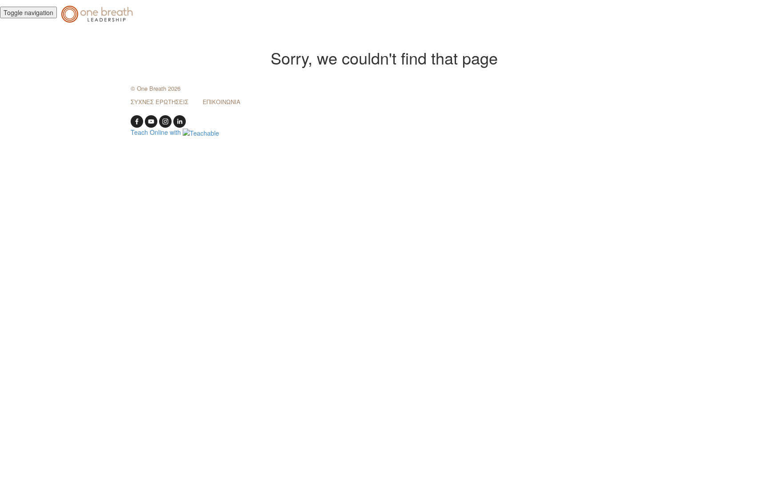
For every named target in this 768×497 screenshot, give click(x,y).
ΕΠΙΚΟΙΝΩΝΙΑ (221, 101)
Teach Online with (157, 132)
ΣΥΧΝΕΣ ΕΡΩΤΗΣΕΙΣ (159, 101)
